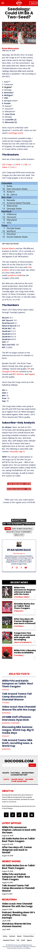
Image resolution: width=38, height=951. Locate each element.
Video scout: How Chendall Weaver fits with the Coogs (19, 708)
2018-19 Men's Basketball (22, 529)
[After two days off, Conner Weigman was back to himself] (7, 622)
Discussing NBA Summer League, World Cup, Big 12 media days (18, 730)
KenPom (20, 374)
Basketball (19, 520)
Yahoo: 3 (5, 167)
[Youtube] (26, 567)
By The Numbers (12, 523)
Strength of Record (10, 371)
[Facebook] (12, 567)
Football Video (22, 597)
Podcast (19, 611)
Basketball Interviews (10, 723)
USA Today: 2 (7, 164)
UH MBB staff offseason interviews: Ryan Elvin (16, 718)
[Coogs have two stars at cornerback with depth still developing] (7, 638)
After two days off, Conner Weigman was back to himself (24, 621)
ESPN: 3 (19, 164)
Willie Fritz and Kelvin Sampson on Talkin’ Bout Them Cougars (17, 683)
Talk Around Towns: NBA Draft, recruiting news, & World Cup (17, 743)
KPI (28, 369)
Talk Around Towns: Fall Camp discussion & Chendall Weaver (17, 696)
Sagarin (31, 374)
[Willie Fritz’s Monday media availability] (7, 653)
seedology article (15, 133)
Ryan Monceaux (10, 48)
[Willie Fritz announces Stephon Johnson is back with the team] (7, 592)
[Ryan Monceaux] (19, 544)
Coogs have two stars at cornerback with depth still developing (24, 636)
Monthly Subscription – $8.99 (19, 489)
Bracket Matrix (8, 248)
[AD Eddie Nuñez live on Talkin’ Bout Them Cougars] (7, 607)
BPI (14, 374)
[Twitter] (21, 567)
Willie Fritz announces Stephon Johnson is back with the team (25, 591)
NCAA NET (10, 532)
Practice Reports (23, 642)
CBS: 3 (26, 164)
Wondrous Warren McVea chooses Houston (16, 925)
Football (19, 626)
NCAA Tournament (23, 532)
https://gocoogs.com (19, 553)
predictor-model (15, 275)
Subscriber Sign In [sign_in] (17, 451)
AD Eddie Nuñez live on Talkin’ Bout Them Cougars (24, 606)
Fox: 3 (13, 167)
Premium (29, 523)
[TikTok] (19, 814)
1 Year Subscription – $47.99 (19, 484)
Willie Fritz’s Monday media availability (25, 651)
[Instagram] (17, 567)
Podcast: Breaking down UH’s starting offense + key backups (18, 915)
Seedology (19, 535)
